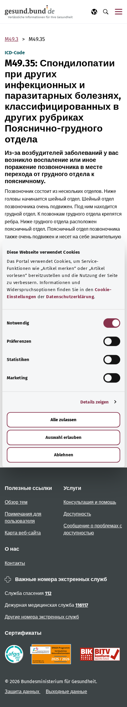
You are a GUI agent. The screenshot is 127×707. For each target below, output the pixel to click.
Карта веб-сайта (23, 533)
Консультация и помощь (90, 502)
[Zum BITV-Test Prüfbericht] (100, 654)
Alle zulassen (63, 419)
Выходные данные (66, 691)
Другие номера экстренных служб (42, 617)
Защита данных (22, 691)
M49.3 (11, 39)
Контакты (15, 563)
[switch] (111, 341)
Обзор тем (16, 502)
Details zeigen (94, 402)
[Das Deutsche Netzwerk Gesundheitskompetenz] (52, 654)
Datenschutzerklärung (70, 296)
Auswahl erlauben (63, 437)
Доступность (77, 514)
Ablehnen (63, 454)
